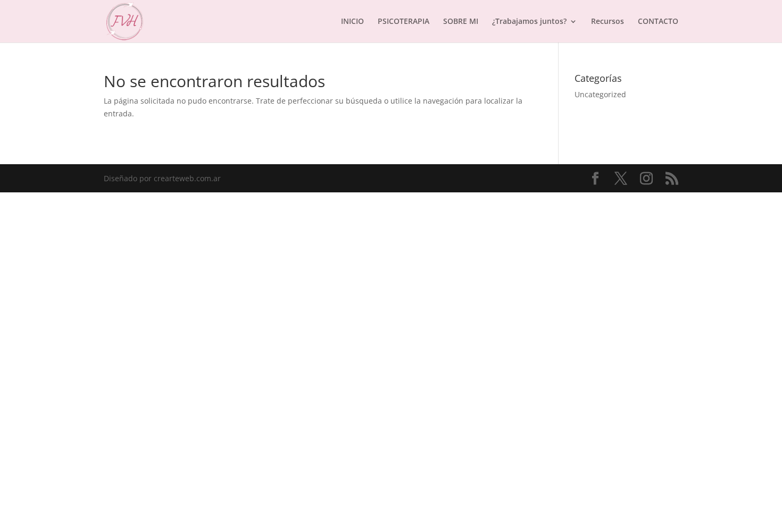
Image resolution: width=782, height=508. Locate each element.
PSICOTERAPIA (403, 22)
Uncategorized (600, 94)
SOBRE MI (460, 22)
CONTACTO (658, 22)
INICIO (352, 22)
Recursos (607, 22)
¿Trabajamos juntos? (529, 22)
